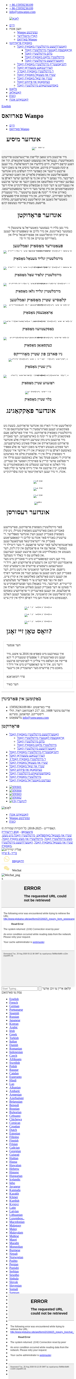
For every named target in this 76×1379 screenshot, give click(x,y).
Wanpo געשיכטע (27, 32)
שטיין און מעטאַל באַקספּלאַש (54, 835)
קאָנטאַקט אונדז (18, 99)
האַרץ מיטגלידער (27, 36)
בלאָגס (13, 89)
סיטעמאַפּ (27, 831)
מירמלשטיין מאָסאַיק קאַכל (25, 776)
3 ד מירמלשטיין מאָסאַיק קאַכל (35, 71)
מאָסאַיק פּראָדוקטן (20, 43)
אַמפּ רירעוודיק (10, 831)
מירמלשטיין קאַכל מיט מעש (18, 835)
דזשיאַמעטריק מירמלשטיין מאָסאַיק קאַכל (41, 64)
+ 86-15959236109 (21, 4)
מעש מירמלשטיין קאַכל (58, 839)
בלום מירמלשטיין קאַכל (38, 53)
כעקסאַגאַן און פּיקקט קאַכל (33, 82)
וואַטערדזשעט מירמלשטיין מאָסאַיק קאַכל (42, 46)
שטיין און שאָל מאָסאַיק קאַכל (34, 78)
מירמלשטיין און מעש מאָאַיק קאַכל (22, 839)
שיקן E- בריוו (9, 853)
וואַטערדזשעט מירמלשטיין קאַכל (44, 60)
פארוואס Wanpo (27, 39)
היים (12, 25)
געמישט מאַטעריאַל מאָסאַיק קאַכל (30, 780)
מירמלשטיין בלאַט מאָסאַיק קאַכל (44, 57)
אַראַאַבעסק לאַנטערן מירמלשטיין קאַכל (48, 50)
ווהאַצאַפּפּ (18, 861)
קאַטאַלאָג (15, 92)
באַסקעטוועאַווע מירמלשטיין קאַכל (37, 85)
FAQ (12, 96)
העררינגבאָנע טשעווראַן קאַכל (35, 67)
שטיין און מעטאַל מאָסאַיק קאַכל (36, 74)
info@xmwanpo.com (22, 12)
